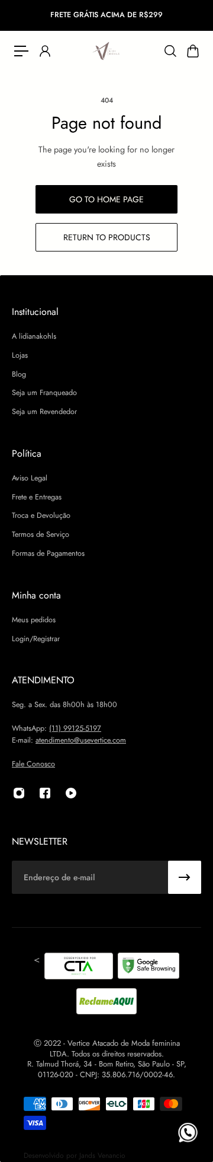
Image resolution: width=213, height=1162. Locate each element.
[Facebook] (45, 793)
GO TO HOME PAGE (106, 199)
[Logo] (106, 51)
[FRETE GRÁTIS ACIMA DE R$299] (106, 15)
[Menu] (21, 51)
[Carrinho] (192, 51)
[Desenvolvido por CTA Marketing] (78, 968)
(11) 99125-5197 (75, 728)
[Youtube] (71, 793)
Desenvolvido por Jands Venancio (74, 1155)
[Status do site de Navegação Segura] (148, 968)
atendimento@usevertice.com (81, 740)
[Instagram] (19, 793)
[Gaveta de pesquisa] (170, 51)
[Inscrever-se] (184, 877)
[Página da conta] (44, 51)
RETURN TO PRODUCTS (106, 237)
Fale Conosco (33, 764)
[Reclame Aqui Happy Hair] (106, 1001)
